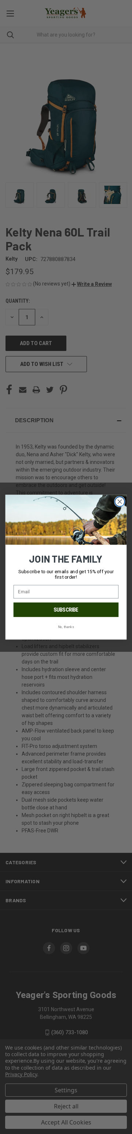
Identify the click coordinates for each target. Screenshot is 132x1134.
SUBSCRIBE (66, 609)
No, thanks (66, 626)
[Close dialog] (120, 501)
